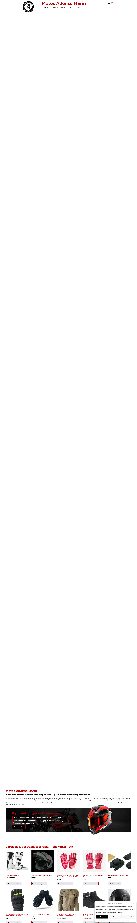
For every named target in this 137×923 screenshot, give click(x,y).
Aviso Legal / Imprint (125, 920)
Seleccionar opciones (14, 884)
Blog (71, 7)
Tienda (55, 7)
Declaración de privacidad (115, 920)
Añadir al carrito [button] (114, 884)
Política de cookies (105, 920)
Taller (63, 7)
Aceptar (102, 917)
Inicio (46, 7)
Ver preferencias (128, 917)
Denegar (115, 917)
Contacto (80, 7)
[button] (134, 903)
